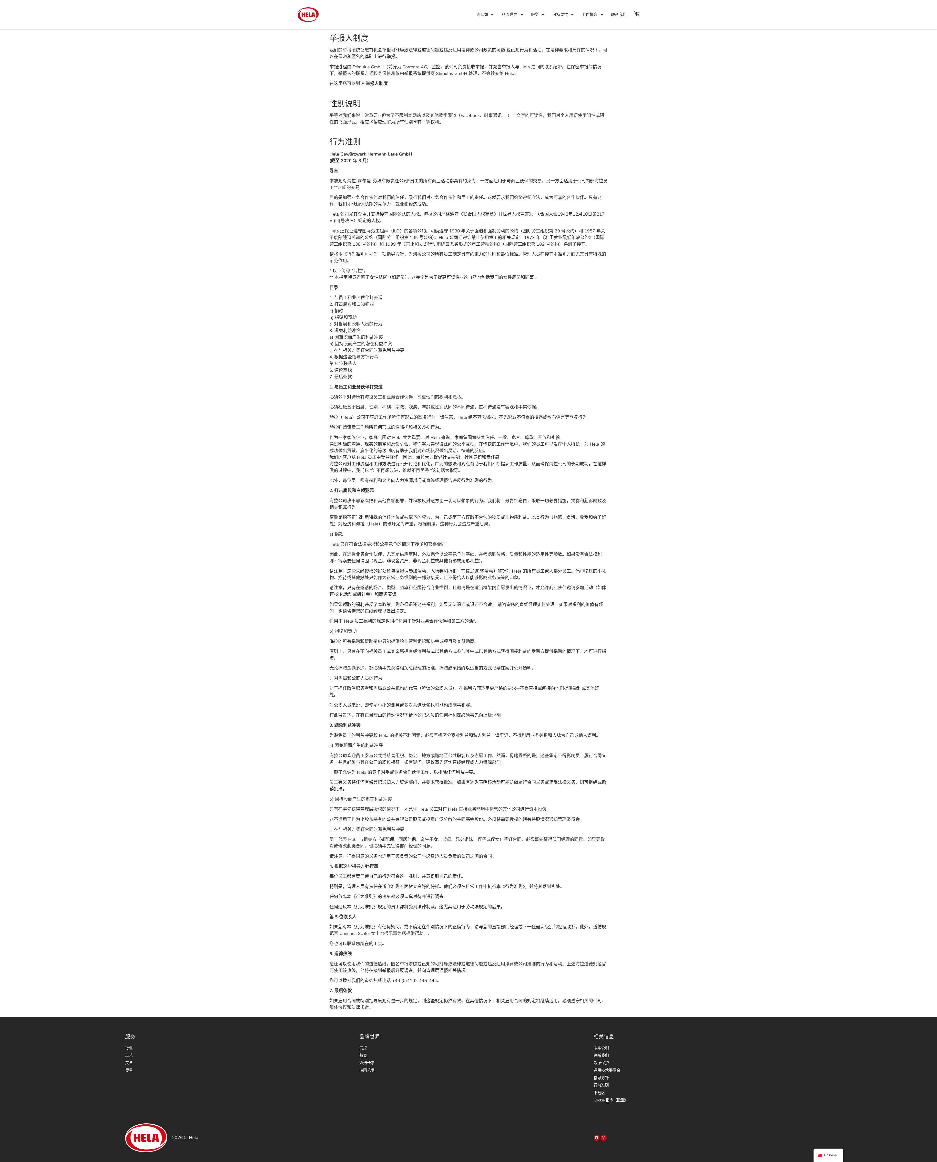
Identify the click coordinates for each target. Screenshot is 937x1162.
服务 (535, 14)
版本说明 (601, 1048)
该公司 (482, 14)
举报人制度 (377, 83)
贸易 (129, 1070)
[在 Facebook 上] (597, 1138)
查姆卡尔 (367, 1063)
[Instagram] (604, 1138)
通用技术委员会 (607, 1070)
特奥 (363, 1055)
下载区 (599, 1093)
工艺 (129, 1055)
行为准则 (601, 1085)
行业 (129, 1048)
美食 (129, 1063)
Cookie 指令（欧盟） (611, 1100)
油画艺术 (367, 1070)
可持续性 (560, 14)
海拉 (363, 1048)
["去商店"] (636, 13)
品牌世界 (509, 14)
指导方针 (601, 1078)
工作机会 (589, 14)
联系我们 (619, 14)
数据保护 (601, 1063)
